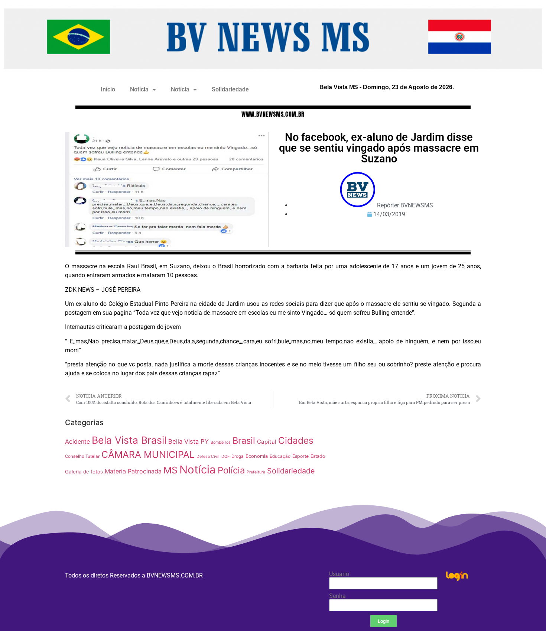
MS (170, 470)
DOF (225, 456)
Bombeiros (221, 442)
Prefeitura (256, 472)
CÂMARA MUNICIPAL (148, 454)
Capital (266, 441)
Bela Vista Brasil (129, 440)
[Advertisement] (408, 467)
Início (108, 89)
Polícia (231, 470)
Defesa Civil (208, 456)
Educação (280, 456)
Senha (337, 596)
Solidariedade (230, 89)
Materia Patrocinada (133, 471)
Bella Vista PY (188, 441)
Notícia (139, 89)
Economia (257, 456)
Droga (237, 456)
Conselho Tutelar (82, 456)
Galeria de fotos (84, 472)
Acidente (77, 441)
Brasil (244, 440)
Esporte (300, 456)
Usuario (339, 574)
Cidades (295, 440)
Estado (318, 456)
